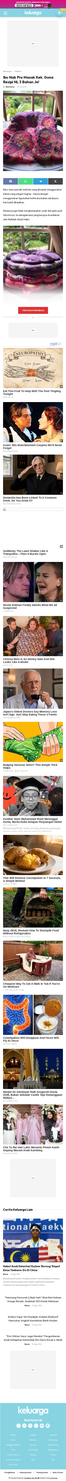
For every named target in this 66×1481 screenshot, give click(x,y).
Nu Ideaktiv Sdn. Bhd (30, 1478)
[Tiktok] (36, 1426)
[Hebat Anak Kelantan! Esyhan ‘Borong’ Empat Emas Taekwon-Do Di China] (33, 1240)
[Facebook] (18, 1426)
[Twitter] (30, 1426)
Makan (18, 71)
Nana (5, 1274)
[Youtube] (42, 1426)
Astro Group (54, 1478)
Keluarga (7, 71)
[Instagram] (24, 1426)
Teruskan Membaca (33, 310)
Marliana (10, 87)
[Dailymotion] (48, 1426)
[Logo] (33, 12)
